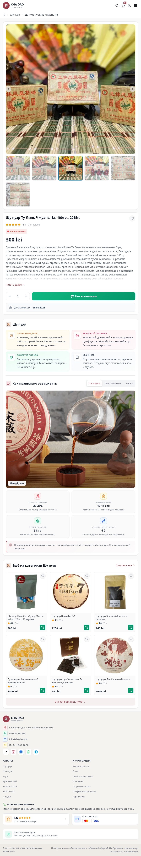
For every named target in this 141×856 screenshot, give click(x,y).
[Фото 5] (123, 168)
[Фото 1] (18, 168)
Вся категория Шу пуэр (68, 701)
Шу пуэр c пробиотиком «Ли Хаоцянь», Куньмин (67, 681)
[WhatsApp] (28, 752)
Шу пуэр (15, 14)
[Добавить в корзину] (42, 627)
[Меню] (135, 5)
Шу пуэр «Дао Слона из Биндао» (113, 679)
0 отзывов (34, 224)
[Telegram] (36, 752)
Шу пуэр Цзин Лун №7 (63, 616)
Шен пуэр (8, 771)
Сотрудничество (81, 786)
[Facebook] (21, 752)
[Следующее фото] (132, 89)
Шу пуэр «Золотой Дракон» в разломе (111, 618)
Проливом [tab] (94, 383)
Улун (5, 776)
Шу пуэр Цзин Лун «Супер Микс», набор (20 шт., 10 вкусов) (25, 618)
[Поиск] (117, 5)
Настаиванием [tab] (113, 383)
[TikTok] (6, 752)
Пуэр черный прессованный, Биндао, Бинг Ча (23, 681)
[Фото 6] (18, 194)
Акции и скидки (81, 766)
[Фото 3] (70, 168)
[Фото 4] (96, 168)
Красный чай (10, 781)
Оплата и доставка (83, 776)
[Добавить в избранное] (132, 218)
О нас (75, 771)
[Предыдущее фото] (8, 89)
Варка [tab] (129, 383)
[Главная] (4, 14)
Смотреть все (124, 565)
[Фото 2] (44, 168)
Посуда (7, 796)
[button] (129, 5)
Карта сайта (79, 796)
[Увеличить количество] (26, 296)
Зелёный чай (10, 786)
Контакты (78, 781)
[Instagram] (13, 752)
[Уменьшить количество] (9, 296)
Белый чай (8, 791)
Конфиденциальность (84, 791)
